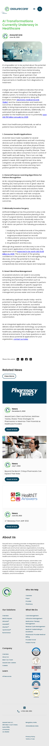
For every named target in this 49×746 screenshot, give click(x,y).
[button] (33, 9)
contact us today (21, 339)
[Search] (39, 9)
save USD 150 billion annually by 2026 (24, 115)
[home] (17, 9)
